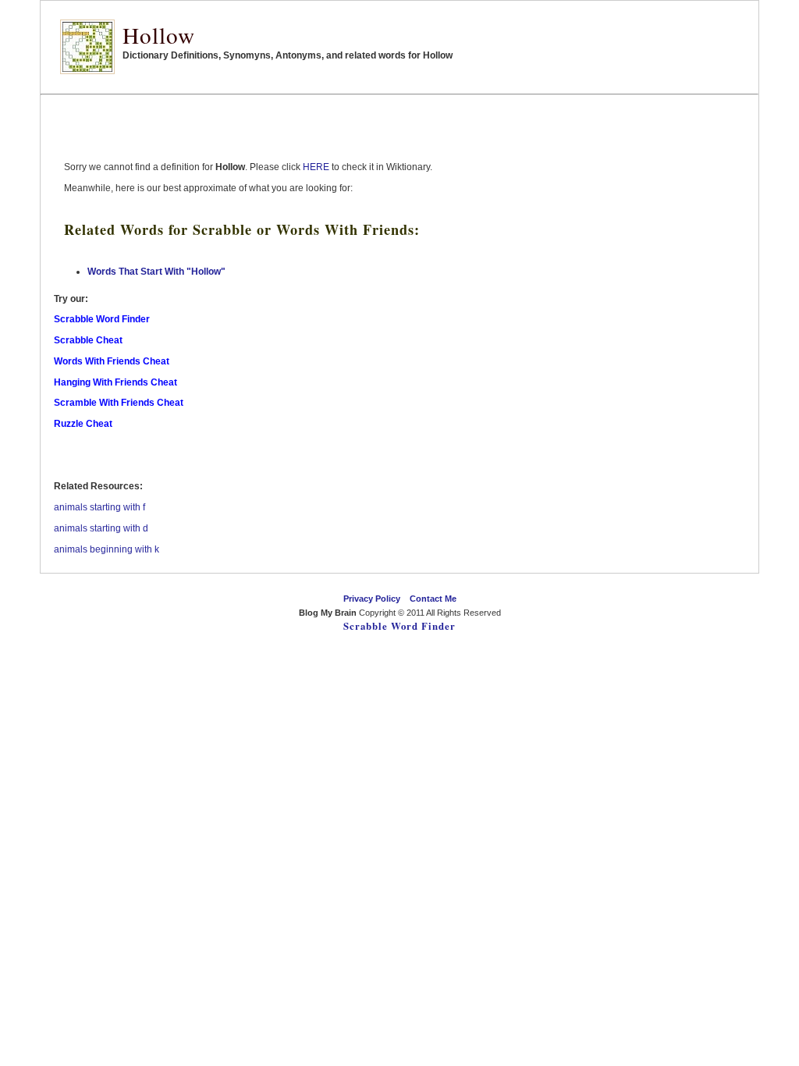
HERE (316, 167)
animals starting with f (99, 507)
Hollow (159, 35)
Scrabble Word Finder (399, 626)
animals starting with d (101, 528)
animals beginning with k (106, 549)
